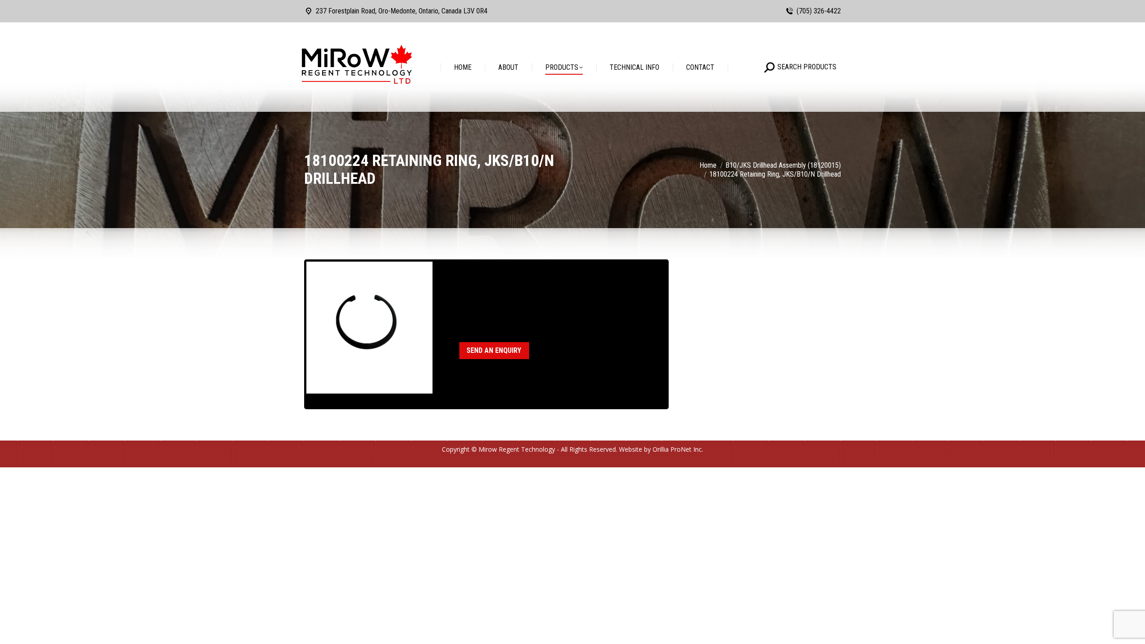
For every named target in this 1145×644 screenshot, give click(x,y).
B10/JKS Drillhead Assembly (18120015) (551, 306)
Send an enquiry (493, 350)
